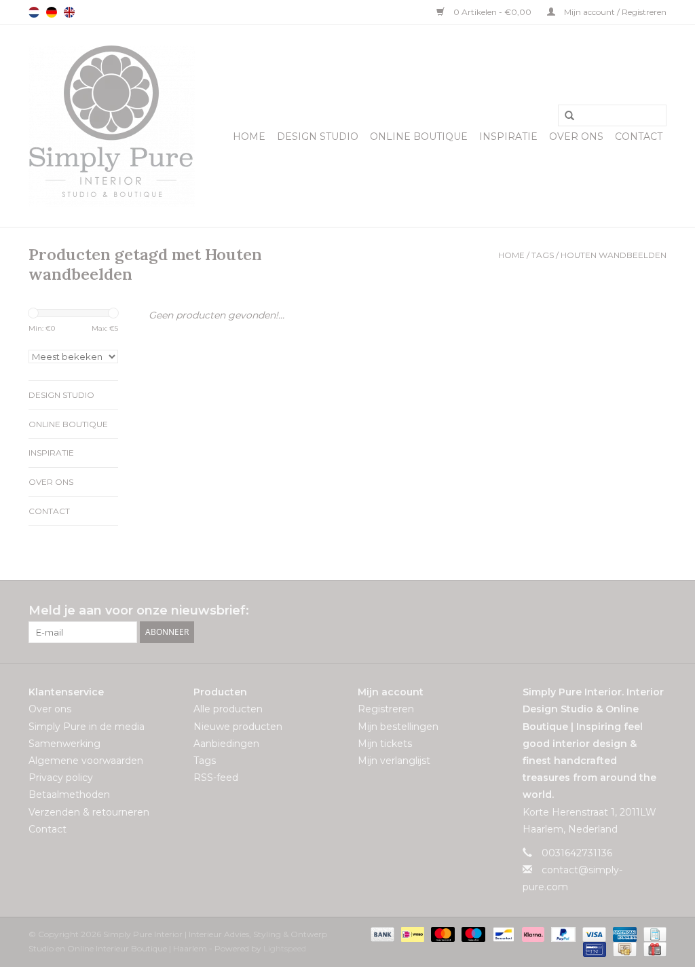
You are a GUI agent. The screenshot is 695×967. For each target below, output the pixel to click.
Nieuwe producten (237, 726)
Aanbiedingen (226, 743)
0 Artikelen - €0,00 (492, 12)
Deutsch (51, 12)
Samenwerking (64, 743)
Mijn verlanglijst (394, 760)
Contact (638, 136)
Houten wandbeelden (613, 255)
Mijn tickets (385, 743)
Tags (542, 255)
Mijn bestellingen (398, 726)
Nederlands (34, 12)
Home (249, 136)
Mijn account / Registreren (614, 12)
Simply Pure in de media (87, 726)
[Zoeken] (564, 116)
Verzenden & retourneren (89, 812)
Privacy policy (61, 777)
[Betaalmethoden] (381, 933)
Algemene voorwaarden (86, 760)
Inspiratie (508, 136)
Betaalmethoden (69, 794)
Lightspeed (284, 948)
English (69, 12)
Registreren (386, 709)
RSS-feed (215, 777)
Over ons (576, 136)
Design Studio (317, 136)
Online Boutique (419, 136)
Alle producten (228, 709)
